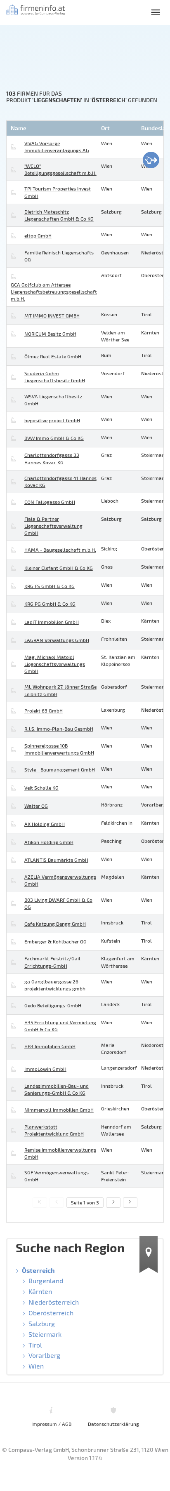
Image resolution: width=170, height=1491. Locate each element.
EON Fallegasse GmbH (49, 502)
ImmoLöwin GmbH (45, 1069)
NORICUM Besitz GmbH (50, 333)
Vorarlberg (44, 1355)
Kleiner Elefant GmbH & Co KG (58, 568)
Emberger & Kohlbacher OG (55, 941)
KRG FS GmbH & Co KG (49, 586)
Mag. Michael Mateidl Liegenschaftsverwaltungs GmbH (54, 664)
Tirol (35, 1345)
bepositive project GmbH (52, 420)
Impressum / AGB (51, 1424)
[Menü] (155, 12)
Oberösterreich (50, 1313)
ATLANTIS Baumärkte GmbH (56, 860)
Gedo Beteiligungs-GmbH (52, 1005)
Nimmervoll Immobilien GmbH (59, 1109)
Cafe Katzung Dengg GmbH (55, 924)
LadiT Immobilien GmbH (51, 622)
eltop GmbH (38, 235)
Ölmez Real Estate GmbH (52, 356)
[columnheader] (53, 128)
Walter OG (36, 806)
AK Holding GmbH (44, 824)
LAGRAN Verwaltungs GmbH (56, 640)
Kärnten (40, 1291)
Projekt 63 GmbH (43, 710)
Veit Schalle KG (41, 787)
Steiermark (44, 1334)
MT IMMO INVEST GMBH (52, 315)
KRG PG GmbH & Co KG (50, 604)
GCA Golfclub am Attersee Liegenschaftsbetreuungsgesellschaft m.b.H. (54, 291)
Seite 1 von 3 (85, 1202)
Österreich (38, 1270)
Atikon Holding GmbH (48, 842)
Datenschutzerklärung (113, 1424)
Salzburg (41, 1323)
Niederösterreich (53, 1302)
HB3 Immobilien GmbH (50, 1046)
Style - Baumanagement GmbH (59, 769)
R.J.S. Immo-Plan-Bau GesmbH (58, 728)
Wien (36, 1366)
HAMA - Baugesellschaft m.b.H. (60, 550)
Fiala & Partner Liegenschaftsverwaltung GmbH (53, 526)
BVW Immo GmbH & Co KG (54, 438)
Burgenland (45, 1280)
